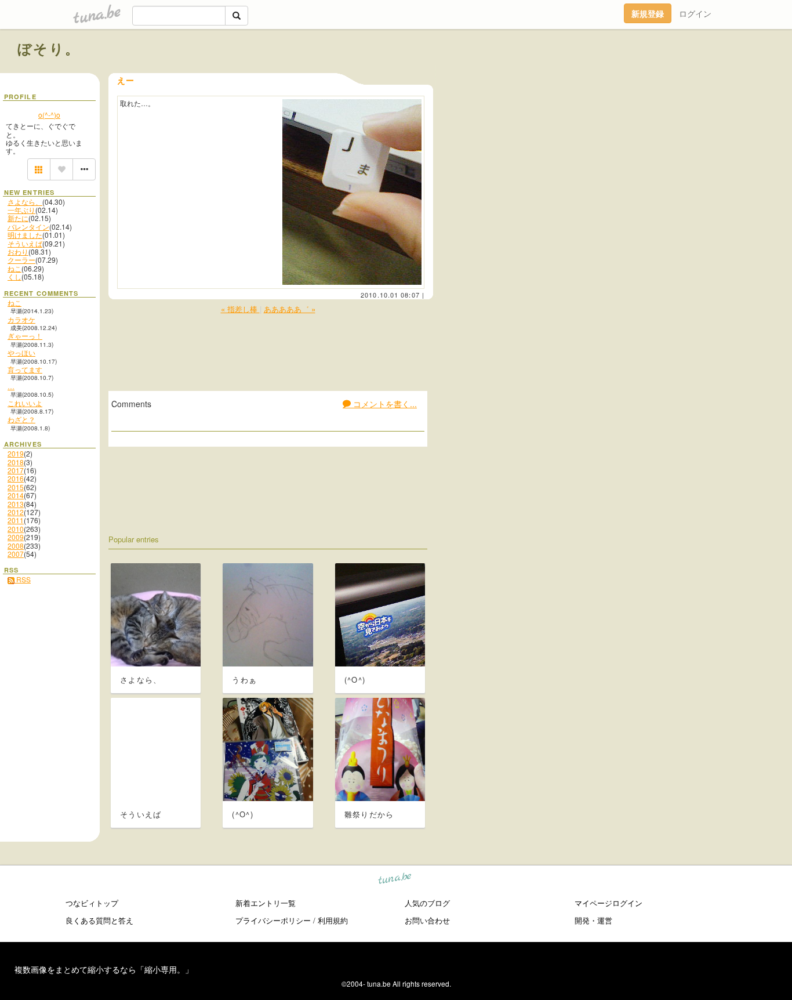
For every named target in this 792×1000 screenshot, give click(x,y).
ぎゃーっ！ (25, 335)
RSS (22, 579)
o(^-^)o (49, 114)
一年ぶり (21, 210)
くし (14, 276)
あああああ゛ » (289, 308)
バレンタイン (28, 226)
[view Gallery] (38, 169)
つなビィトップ (92, 902)
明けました (25, 235)
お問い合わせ (427, 920)
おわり (18, 251)
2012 (16, 512)
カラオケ (21, 319)
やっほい (21, 352)
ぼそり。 (49, 48)
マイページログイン (608, 902)
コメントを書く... (384, 404)
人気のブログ (427, 902)
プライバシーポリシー (273, 920)
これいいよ (25, 403)
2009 (16, 537)
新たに (18, 218)
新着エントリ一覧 (265, 902)
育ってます (25, 369)
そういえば (25, 243)
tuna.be (395, 880)
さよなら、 (25, 201)
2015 (16, 487)
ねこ (14, 268)
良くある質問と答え (99, 920)
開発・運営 (593, 920)
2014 (16, 495)
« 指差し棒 (240, 308)
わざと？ (21, 419)
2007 (16, 554)
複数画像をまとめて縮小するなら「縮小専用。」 (103, 969)
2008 (16, 545)
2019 (16, 453)
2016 (16, 478)
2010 (16, 529)
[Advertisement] (642, 74)
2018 (16, 462)
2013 (16, 504)
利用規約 (333, 920)
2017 (16, 470)
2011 (16, 520)
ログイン (695, 13)
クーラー (21, 260)
